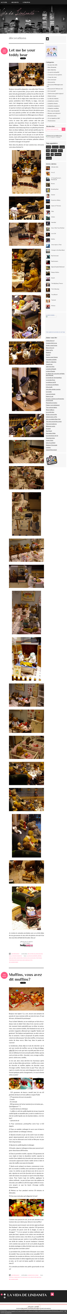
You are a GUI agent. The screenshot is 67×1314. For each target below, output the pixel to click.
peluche (27, 958)
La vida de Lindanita (16, 955)
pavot (32, 1277)
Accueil (4, 2)
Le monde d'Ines (50, 380)
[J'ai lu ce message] (65, 1311)
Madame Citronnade (51, 445)
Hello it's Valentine (51, 362)
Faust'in (48, 355)
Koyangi (48, 428)
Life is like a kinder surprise (53, 389)
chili (52, 154)
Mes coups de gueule (53, 111)
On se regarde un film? (54, 118)
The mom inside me (51, 424)
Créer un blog (30, 1306)
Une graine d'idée (50, 433)
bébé (48, 150)
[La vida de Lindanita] (51, 323)
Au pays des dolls (52, 65)
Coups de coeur (52, 77)
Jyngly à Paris (49, 440)
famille (49, 147)
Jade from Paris (50, 366)
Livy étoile (49, 391)
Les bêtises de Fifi (51, 382)
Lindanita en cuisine (33, 1275)
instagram (54, 150)
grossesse (55, 147)
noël (23, 960)
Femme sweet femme (52, 357)
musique (49, 158)
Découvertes (51, 82)
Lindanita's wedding (53, 108)
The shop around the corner (54, 421)
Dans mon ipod (52, 79)
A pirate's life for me (51, 343)
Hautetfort (37, 1306)
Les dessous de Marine (52, 384)
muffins (11, 1277)
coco (29, 1277)
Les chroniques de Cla (52, 435)
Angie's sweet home (51, 345)
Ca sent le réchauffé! (53, 72)
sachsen (14, 958)
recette (20, 1277)
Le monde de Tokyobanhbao (54, 377)
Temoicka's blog (50, 438)
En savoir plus (8, 1312)
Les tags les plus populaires (45, 1308)
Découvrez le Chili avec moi (55, 88)
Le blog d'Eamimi (50, 371)
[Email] (47, 38)
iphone (60, 150)
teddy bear (39, 958)
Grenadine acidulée (51, 359)
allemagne (30, 955)
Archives (15, 2)
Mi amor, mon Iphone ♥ (54, 113)
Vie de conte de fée (51, 414)
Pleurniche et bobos (51, 402)
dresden (35, 955)
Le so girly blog (50, 412)
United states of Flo (51, 417)
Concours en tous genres (55, 74)
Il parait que (49, 364)
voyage (62, 147)
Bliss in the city (50, 347)
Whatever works (50, 426)
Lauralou (48, 447)
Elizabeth (48, 352)
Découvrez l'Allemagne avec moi (55, 85)
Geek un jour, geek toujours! (56, 93)
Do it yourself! (52, 91)
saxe (10, 958)
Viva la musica (51, 120)
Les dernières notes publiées (34, 1308)
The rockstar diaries (51, 407)
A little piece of (50, 340)
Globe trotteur (52, 96)
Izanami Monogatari (51, 449)
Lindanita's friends (53, 103)
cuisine (15, 1277)
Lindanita (53, 137)
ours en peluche (20, 958)
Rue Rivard (49, 431)
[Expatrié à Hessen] (51, 460)
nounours (33, 958)
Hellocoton (58, 137)
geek (48, 154)
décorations (18, 960)
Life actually (49, 387)
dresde (39, 955)
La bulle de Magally (51, 369)
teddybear (12, 960)
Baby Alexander (52, 67)
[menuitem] (5, 2)
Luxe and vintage (50, 394)
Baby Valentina (52, 70)
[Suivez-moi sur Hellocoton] (54, 135)
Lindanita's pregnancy (54, 106)
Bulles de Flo (49, 350)
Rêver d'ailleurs (50, 409)
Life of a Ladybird (50, 442)
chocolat (24, 1277)
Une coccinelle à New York (53, 419)
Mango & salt (49, 396)
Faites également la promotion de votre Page (55, 332)
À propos (26, 2)
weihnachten (28, 960)
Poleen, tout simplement (53, 405)
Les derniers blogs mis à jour (21, 1308)
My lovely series (52, 115)
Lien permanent (15, 953)
